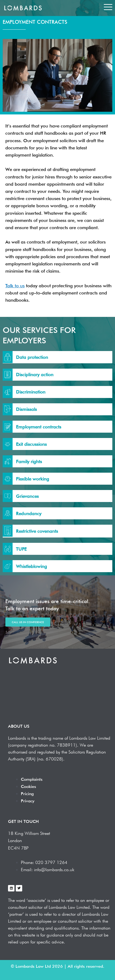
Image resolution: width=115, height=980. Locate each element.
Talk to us (15, 285)
